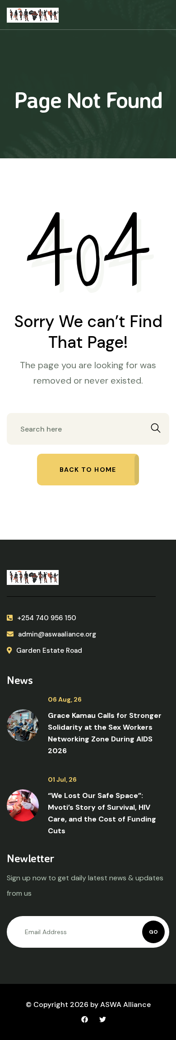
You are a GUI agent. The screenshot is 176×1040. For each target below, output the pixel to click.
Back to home (88, 469)
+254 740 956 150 (46, 617)
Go (153, 932)
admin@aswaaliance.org (57, 634)
